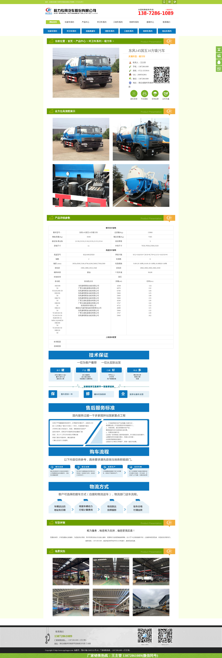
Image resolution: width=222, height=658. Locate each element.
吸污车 (108, 41)
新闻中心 (150, 22)
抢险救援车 (90, 31)
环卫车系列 (101, 22)
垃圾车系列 (69, 22)
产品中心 (85, 22)
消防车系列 (109, 31)
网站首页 (53, 22)
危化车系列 (166, 31)
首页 (70, 41)
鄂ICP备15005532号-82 (90, 650)
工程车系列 (118, 22)
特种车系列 (134, 22)
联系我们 (166, 22)
